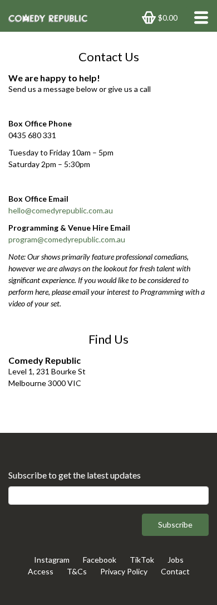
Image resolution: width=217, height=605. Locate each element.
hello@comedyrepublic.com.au (60, 210)
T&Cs (77, 571)
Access (40, 571)
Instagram (52, 559)
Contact (175, 571)
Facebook (99, 559)
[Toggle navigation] (198, 17)
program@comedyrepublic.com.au (66, 239)
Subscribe (175, 524)
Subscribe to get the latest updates (74, 475)
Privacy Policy (123, 571)
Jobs (175, 559)
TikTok (142, 559)
